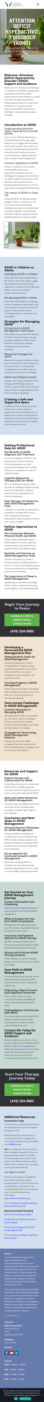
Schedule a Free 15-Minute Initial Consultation (22, 620)
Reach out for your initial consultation (20, 908)
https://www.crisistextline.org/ (17, 1198)
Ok (16, 1399)
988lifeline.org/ (15, 1144)
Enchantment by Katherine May (17, 1214)
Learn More (12, 1315)
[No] (41, 1395)
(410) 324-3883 (10, 1342)
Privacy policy (25, 1399)
